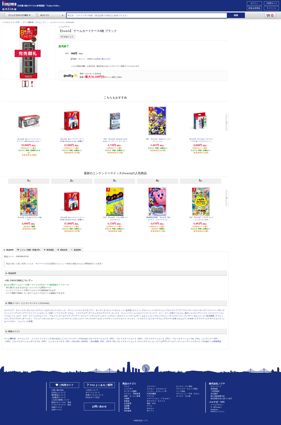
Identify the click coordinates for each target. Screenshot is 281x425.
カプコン (40, 310)
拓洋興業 (210, 316)
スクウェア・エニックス (15, 310)
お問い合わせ (99, 406)
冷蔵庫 (126, 398)
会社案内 (214, 394)
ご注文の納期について (60, 400)
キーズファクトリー (208, 310)
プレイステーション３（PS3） (158, 338)
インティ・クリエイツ (137, 318)
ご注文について (92, 390)
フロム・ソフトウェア (77, 313)
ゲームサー (135, 316)
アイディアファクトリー (26, 313)
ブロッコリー (79, 318)
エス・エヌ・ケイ (25, 316)
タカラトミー (123, 316)
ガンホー (51, 318)
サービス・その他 (183, 396)
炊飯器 (126, 401)
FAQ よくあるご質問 (101, 385)
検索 (236, 15)
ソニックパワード (64, 318)
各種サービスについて (94, 395)
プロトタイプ (172, 310)
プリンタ (150, 396)
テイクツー (214, 313)
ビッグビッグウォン (159, 316)
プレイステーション (146, 341)
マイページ (271, 8)
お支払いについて (58, 392)
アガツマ (167, 318)
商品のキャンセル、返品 (61, 402)
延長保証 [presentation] (50, 250)
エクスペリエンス (213, 318)
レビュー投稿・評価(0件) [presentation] (30, 250)
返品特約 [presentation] (77, 250)
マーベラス (193, 310)
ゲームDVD (161, 341)
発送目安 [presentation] (63, 250)
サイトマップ (216, 386)
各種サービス (56, 407)
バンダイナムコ (158, 310)
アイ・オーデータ (98, 310)
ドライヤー (151, 386)
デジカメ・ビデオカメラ (157, 389)
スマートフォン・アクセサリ (158, 398)
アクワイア (199, 318)
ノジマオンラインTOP (10, 22)
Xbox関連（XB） (97, 341)
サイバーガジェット (115, 310)
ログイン (254, 3)
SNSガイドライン (218, 411)
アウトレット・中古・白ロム (187, 394)
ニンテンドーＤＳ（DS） (60, 341)
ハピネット (43, 313)
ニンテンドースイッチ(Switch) (62, 22)
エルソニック (199, 316)
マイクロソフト (176, 316)
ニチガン (112, 316)
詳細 (119, 77)
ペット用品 (180, 391)
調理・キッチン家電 (132, 396)
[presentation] (8, 249)
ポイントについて (93, 392)
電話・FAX (151, 403)
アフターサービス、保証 (61, 405)
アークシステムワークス (99, 313)
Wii (114, 341)
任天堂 (129, 310)
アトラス (183, 310)
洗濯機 (126, 406)
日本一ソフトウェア (58, 313)
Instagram (214, 409)
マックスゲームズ (94, 318)
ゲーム (149, 406)
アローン (146, 310)
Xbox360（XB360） (80, 341)
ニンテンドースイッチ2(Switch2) (46, 338)
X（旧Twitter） (216, 407)
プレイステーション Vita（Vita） (187, 338)
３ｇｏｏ (145, 316)
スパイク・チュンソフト (122, 313)
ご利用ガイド (271, 3)
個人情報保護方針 (218, 396)
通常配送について (58, 395)
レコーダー (128, 389)
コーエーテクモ (82, 310)
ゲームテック (64, 316)
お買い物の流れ (57, 390)
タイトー (137, 310)
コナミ (104, 316)
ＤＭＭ (190, 318)
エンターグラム (155, 318)
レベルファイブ (141, 313)
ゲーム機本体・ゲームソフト (34, 22)
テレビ (126, 386)
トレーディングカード (191, 341)
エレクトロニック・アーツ (62, 310)
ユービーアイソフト (199, 313)
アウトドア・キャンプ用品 (187, 389)
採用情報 (214, 389)
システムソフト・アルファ (45, 316)
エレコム (31, 310)
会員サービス (56, 410)
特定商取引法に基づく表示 (221, 398)
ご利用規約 (215, 391)
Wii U (109, 341)
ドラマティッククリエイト (114, 318)
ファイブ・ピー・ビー (159, 313)
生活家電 (127, 403)
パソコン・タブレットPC (157, 391)
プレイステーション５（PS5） (102, 338)
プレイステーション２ (126, 341)
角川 (187, 313)
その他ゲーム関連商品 (211, 341)
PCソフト (150, 411)
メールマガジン (217, 405)
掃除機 (126, 408)
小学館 (30, 321)
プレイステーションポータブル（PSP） (30, 341)
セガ (47, 310)
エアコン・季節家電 (132, 394)
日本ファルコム (177, 313)
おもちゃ (150, 408)
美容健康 (127, 411)
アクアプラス (15, 318)
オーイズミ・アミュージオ (34, 318)
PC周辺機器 (151, 394)
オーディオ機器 (130, 391)
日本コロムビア (179, 318)
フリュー (85, 316)
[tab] (8, 249)
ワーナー (76, 316)
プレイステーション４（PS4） (130, 338)
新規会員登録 (254, 8)
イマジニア (95, 316)
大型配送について (58, 397)
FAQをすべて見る (93, 397)
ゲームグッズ (174, 341)
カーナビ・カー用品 (184, 386)
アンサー (188, 316)
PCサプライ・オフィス (156, 401)
